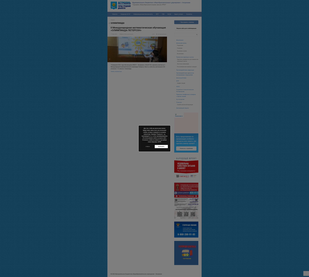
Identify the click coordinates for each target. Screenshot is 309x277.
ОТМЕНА (148, 146)
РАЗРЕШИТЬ (161, 146)
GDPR (159, 141)
